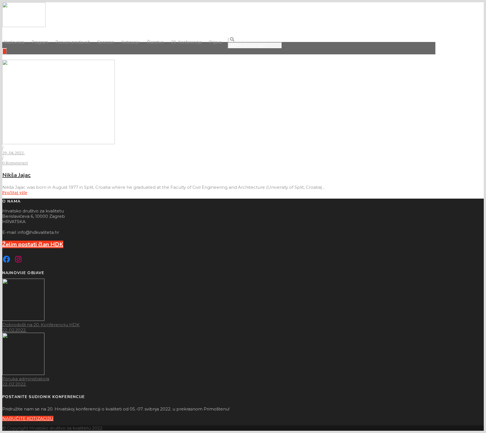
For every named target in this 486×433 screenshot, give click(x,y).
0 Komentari (15, 163)
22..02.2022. (14, 330)
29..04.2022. (13, 153)
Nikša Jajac (16, 175)
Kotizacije (130, 42)
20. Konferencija (186, 42)
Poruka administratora (25, 378)
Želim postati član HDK (32, 244)
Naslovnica (14, 42)
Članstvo (155, 42)
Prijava (215, 42)
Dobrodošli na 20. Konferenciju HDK (41, 324)
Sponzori (105, 42)
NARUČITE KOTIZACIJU (27, 418)
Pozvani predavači (72, 42)
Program (40, 42)
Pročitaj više (14, 192)
